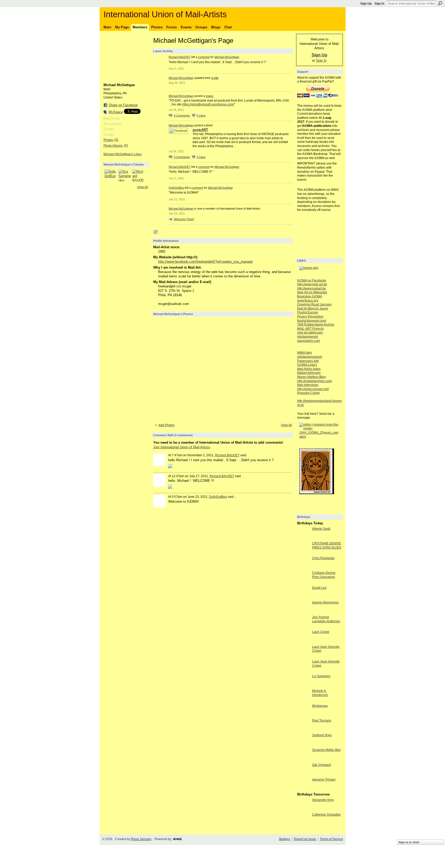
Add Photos (166, 425)
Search (440, 3)
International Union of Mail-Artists (165, 14)
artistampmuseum (309, 357)
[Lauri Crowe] (303, 641)
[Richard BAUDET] (138, 175)
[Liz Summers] (303, 685)
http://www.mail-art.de (312, 284)
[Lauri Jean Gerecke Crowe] (303, 656)
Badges (284, 839)
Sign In (379, 3)
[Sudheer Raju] (303, 745)
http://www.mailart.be (311, 288)
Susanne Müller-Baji (326, 750)
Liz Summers (321, 676)
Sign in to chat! (409, 842)
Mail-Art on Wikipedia (312, 292)
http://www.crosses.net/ (313, 389)
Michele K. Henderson (320, 693)
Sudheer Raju (322, 735)
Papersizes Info (308, 361)
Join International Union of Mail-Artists (181, 447)
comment (204, 57)
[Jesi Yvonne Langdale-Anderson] (303, 626)
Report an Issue (305, 839)
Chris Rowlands (323, 558)
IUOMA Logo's (307, 365)
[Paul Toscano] (303, 730)
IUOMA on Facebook (311, 280)
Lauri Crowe (320, 632)
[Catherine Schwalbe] (303, 824)
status (209, 95)
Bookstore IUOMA (309, 296)
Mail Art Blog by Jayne (312, 308)
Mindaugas (320, 706)
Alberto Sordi (321, 529)
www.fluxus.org (307, 300)
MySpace (116, 112)
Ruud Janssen (141, 839)
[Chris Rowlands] (303, 567)
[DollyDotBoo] (111, 175)
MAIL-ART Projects (310, 328)
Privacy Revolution (310, 316)
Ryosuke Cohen (308, 393)
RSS (155, 232)
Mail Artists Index (309, 369)
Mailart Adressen (309, 373)
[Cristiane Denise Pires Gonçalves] (303, 582)
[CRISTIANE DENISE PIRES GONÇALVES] (303, 553)
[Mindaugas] (303, 715)
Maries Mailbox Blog (311, 377)
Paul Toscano (321, 720)
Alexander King (323, 800)
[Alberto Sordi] (303, 538)
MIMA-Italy (304, 352)
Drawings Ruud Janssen (314, 304)
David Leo (319, 588)
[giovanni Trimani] (303, 789)
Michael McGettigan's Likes (123, 154)
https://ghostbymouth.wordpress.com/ (208, 104)
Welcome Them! (184, 219)
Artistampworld (307, 336)
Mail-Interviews (307, 385)
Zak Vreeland (321, 765)
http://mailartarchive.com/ (314, 381)
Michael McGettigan (227, 57)
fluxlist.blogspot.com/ (311, 320)
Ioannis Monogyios (325, 602)
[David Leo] (303, 597)
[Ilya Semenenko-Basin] (124, 175)
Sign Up (366, 3)
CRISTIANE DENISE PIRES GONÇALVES (326, 545)
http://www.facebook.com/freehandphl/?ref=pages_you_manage (205, 261)
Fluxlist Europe (307, 312)
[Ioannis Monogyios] (303, 612)
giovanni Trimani (324, 779)
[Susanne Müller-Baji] (303, 759)
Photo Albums (113, 145)
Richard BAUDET (180, 57)
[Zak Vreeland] (303, 774)
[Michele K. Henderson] (303, 700)
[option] (222, 369)
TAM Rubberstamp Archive (315, 324)
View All (142, 187)
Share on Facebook (123, 105)
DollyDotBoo (176, 187)
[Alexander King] (303, 809)
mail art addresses (310, 332)
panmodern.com (308, 341)
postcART (200, 130)
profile (215, 77)
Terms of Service (331, 839)
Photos (108, 140)
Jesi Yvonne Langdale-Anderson (326, 619)
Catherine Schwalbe (326, 814)
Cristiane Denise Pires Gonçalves (324, 575)
